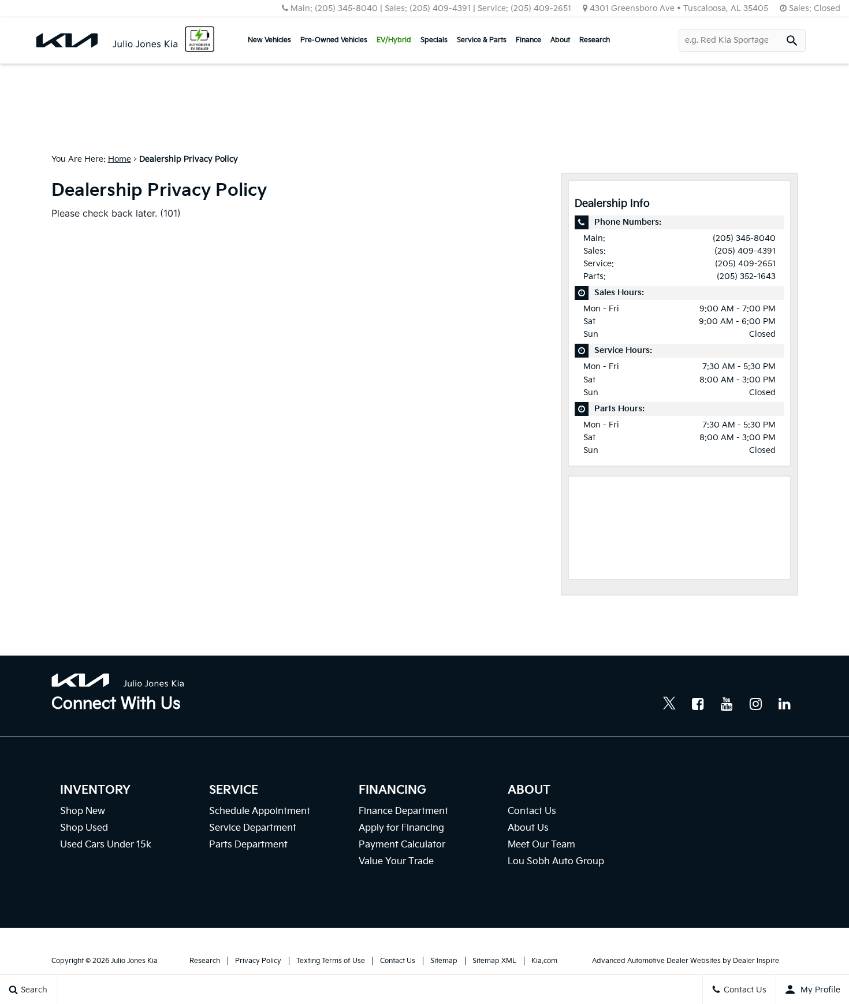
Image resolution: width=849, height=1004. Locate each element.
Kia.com (544, 961)
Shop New (82, 811)
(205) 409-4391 (745, 251)
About (560, 40)
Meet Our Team (541, 844)
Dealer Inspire (756, 961)
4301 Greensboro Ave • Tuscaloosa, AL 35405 (679, 8)
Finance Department (403, 811)
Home (119, 159)
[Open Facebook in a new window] (698, 703)
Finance (528, 40)
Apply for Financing (401, 828)
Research (594, 40)
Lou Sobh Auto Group (556, 861)
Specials (434, 40)
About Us (528, 828)
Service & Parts (482, 40)
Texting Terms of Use (330, 961)
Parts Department (248, 844)
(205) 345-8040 (744, 238)
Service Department (252, 828)
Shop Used (84, 828)
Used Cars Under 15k (105, 844)
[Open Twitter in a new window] (669, 704)
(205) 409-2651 (745, 264)
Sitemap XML (494, 961)
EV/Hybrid (394, 40)
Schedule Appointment (259, 811)
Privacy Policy (258, 961)
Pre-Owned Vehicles (333, 40)
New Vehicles (269, 40)
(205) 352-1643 (746, 276)
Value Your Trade (396, 861)
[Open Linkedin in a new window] (784, 703)
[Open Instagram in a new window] (756, 703)
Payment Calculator (402, 844)
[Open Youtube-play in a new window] (727, 703)
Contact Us (532, 811)
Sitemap (443, 961)
